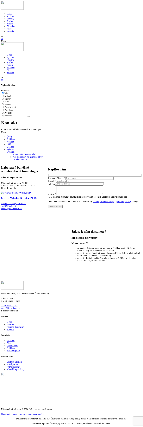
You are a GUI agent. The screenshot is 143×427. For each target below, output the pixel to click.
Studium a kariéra (14, 362)
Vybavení (11, 149)
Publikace (8, 110)
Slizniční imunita (19, 159)
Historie (10, 324)
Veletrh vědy (12, 345)
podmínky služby (123, 201)
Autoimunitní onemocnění (23, 154)
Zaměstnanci (10, 107)
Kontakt (10, 31)
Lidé (9, 144)
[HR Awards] (25, 404)
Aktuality (11, 26)
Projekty (10, 18)
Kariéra (10, 23)
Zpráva (52, 194)
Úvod (9, 137)
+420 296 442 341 (9, 305)
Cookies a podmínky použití (31, 414)
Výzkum (10, 16)
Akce (9, 29)
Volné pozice (12, 364)
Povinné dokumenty (15, 327)
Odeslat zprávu (55, 207)
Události (10, 147)
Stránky (7, 99)
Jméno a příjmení (56, 178)
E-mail (52, 181)
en (2, 38)
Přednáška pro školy (16, 369)
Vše (6, 93)
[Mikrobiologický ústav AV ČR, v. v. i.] (12, 9)
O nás (9, 13)
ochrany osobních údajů (103, 201)
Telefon (51, 184)
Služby (10, 21)
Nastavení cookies (9, 414)
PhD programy (13, 367)
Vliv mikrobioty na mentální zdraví (27, 157)
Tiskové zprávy (13, 350)
